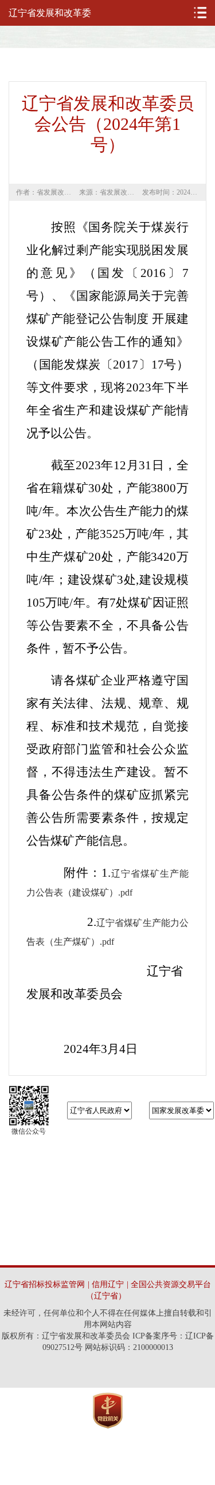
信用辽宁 (108, 1284)
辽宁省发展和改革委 (50, 13)
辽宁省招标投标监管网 (45, 1284)
